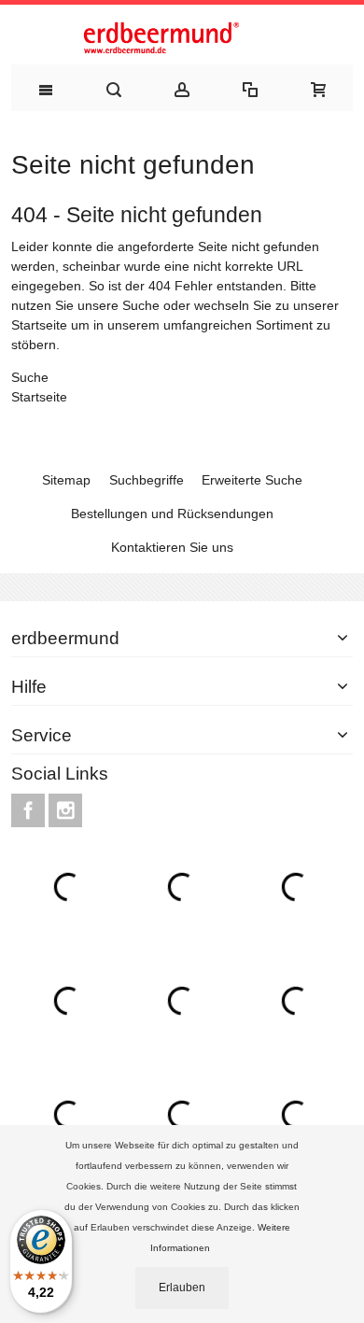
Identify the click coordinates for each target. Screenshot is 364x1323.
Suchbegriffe (146, 479)
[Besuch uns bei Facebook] (30, 810)
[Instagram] (65, 810)
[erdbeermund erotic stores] (182, 39)
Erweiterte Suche (252, 479)
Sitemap (66, 479)
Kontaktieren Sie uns (172, 547)
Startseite (39, 324)
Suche (141, 305)
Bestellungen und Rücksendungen (172, 513)
